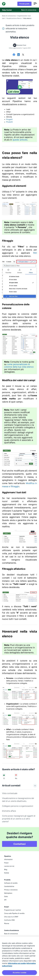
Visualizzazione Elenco (14, 18)
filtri (35, 253)
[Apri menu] (35, 4)
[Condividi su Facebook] (14, 54)
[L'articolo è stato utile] (4, 775)
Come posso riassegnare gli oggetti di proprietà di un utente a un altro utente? (18, 819)
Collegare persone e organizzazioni (17, 806)
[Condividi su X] (23, 54)
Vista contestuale (9, 793)
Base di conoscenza (9, 16)
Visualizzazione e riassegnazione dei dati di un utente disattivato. (18, 799)
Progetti (9, 119)
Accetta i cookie (19, 972)
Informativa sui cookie (17, 963)
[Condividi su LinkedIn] (18, 54)
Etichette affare (9, 811)
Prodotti (9, 122)
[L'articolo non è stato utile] (16, 775)
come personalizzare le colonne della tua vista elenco (19, 365)
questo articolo (20, 139)
